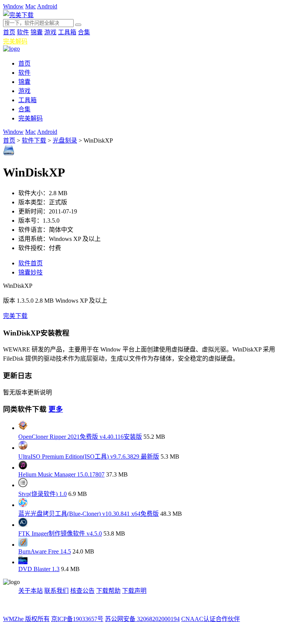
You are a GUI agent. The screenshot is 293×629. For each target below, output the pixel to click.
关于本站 (30, 590)
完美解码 (15, 41)
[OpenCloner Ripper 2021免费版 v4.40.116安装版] (22, 428)
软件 (23, 32)
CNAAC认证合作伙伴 (210, 619)
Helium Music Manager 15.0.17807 (61, 474)
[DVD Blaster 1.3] (22, 562)
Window (13, 6)
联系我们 (56, 590)
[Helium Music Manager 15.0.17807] (22, 467)
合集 (84, 32)
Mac (30, 6)
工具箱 (67, 32)
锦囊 (37, 32)
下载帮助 (108, 590)
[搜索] (78, 25)
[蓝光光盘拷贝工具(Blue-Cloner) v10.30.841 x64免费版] (22, 505)
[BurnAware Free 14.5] (22, 544)
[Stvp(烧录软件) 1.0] (22, 485)
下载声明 (134, 590)
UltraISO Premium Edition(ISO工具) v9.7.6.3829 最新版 (88, 456)
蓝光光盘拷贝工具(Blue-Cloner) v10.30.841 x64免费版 (88, 513)
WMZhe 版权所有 (26, 619)
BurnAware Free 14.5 (44, 551)
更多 (55, 409)
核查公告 (82, 590)
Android (47, 6)
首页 (9, 32)
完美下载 (15, 316)
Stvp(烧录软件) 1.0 (42, 494)
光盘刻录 (65, 140)
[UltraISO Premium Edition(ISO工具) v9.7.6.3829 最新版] (22, 447)
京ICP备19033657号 (77, 619)
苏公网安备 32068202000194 (142, 619)
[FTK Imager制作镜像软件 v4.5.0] (22, 524)
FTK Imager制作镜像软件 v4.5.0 (60, 533)
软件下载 (34, 140)
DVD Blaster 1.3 (39, 569)
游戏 (50, 32)
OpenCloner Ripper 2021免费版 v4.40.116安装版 (80, 436)
